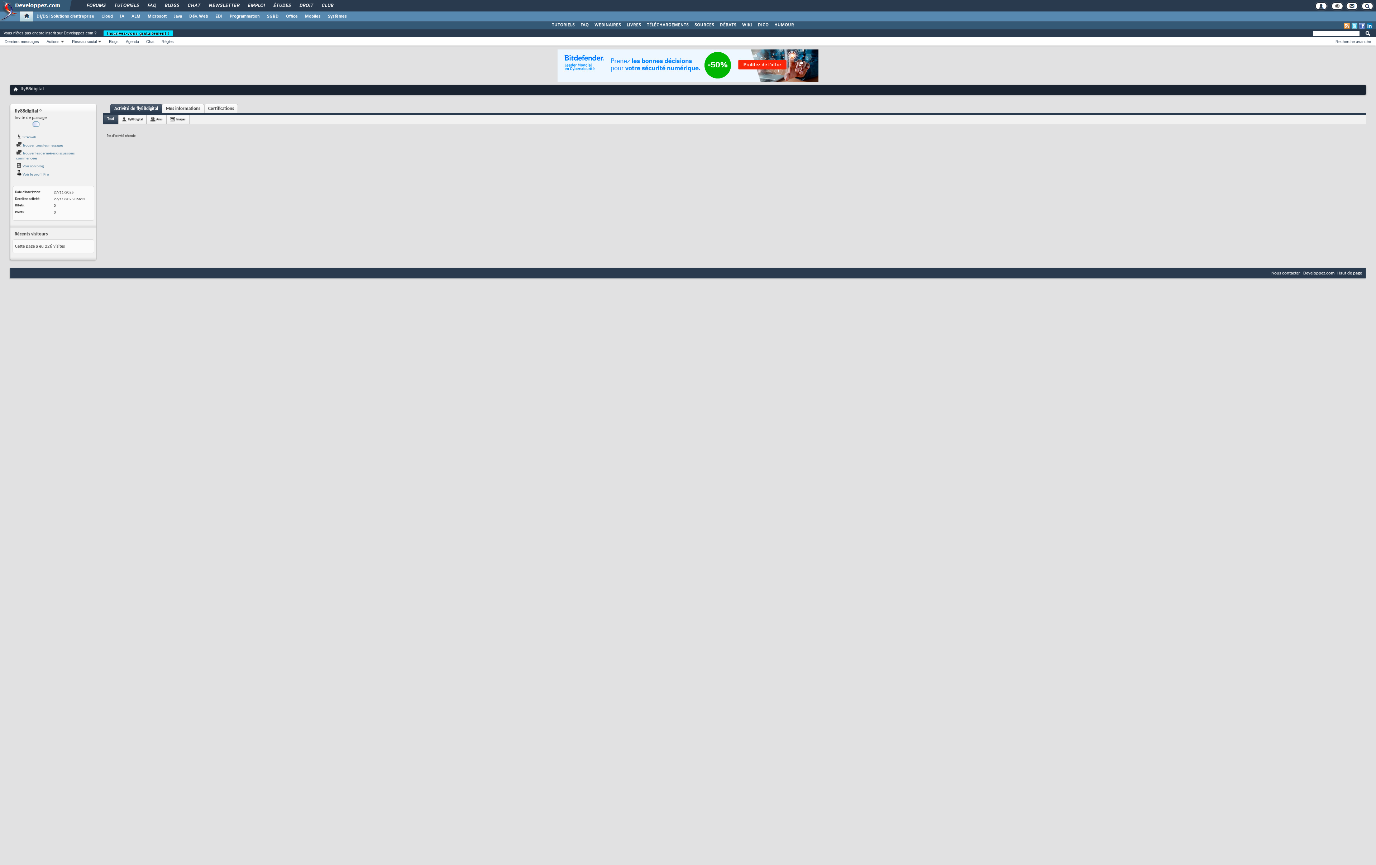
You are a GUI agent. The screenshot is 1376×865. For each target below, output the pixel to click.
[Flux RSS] (1347, 26)
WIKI (747, 25)
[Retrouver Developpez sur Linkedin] (1369, 26)
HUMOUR (784, 25)
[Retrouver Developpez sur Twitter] (1354, 26)
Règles (168, 41)
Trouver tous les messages (42, 146)
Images (181, 119)
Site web (29, 137)
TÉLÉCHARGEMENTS (668, 25)
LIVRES (634, 25)
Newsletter (224, 6)
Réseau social (84, 41)
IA (122, 16)
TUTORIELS (563, 25)
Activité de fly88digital (136, 108)
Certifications (221, 108)
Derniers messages (22, 41)
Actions (53, 41)
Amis (159, 119)
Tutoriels (126, 6)
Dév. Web (198, 16)
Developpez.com (1318, 273)
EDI (219, 16)
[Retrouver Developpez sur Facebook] (1362, 26)
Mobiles (313, 16)
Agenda (132, 41)
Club (327, 6)
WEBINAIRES (607, 25)
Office (292, 16)
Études (281, 6)
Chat (194, 6)
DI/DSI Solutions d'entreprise (65, 16)
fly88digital (135, 119)
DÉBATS (728, 25)
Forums (96, 6)
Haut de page (1349, 273)
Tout (110, 119)
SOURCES (704, 25)
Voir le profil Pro (35, 175)
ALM (136, 16)
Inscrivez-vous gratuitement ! (138, 33)
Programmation (245, 16)
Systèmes (337, 16)
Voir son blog (33, 166)
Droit (306, 6)
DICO (763, 25)
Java (178, 16)
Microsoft (157, 16)
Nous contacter (1285, 273)
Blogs (172, 6)
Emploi (256, 6)
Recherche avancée (1353, 41)
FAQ (152, 6)
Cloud (107, 16)
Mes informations (183, 108)
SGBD (273, 16)
